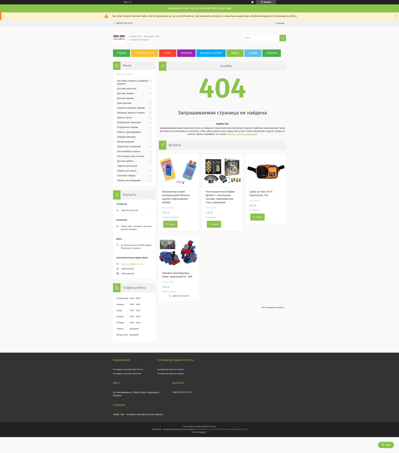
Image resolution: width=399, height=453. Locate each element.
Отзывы (253, 53)
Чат (388, 445)
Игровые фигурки (126, 137)
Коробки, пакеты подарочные (242, 134)
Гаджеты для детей (127, 166)
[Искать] (282, 38)
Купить (172, 224)
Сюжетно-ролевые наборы (131, 108)
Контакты (186, 53)
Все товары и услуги (272, 307)
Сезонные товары (126, 176)
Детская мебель (125, 161)
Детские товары (125, 93)
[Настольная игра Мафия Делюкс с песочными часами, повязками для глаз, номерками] (222, 170)
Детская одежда (125, 98)
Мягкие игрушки (125, 142)
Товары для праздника (129, 180)
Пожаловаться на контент (207, 429)
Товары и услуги (144, 53)
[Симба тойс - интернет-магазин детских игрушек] (119, 43)
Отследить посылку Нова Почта (128, 370)
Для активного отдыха (128, 151)
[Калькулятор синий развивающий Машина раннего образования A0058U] (179, 170)
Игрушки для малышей (129, 122)
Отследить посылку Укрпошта (127, 374)
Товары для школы (127, 171)
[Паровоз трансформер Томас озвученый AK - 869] (179, 252)
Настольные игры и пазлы (130, 156)
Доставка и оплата (211, 53)
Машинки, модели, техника (131, 113)
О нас (167, 53)
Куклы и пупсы (124, 118)
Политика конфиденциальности (233, 429)
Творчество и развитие (129, 147)
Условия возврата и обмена (170, 374)
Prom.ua (212, 427)
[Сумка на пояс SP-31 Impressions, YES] (266, 170)
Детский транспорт (127, 89)
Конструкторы (124, 103)
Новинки (271, 53)
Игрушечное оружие (127, 127)
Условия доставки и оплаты (170, 370)
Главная (121, 53)
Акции (235, 53)
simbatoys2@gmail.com (132, 264)
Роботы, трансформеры (129, 132)
